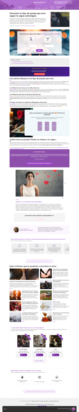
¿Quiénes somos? (35, 401)
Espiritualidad (45, 8)
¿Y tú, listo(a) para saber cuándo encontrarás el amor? (39, 261)
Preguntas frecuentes (43, 401)
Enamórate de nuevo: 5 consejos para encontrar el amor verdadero (30, 291)
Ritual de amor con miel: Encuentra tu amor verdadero (61, 313)
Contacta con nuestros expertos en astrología (39, 163)
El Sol (11, 95)
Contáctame (23, 354)
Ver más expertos (39, 360)
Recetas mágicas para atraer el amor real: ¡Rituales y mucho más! (30, 302)
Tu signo (26, 43)
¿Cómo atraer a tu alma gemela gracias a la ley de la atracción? (60, 270)
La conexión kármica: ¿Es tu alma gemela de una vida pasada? (30, 313)
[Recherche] (71, 8)
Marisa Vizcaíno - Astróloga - (30, 25)
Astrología (27, 8)
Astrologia (42, 219)
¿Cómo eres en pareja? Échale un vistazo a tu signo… (23, 63)
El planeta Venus (13, 89)
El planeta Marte (13, 103)
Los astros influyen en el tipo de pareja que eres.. (22, 61)
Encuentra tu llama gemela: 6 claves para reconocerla (22, 281)
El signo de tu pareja (45, 43)
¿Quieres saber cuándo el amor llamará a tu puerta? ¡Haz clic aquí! (39, 391)
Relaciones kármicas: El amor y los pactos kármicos (61, 280)
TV (68, 8)
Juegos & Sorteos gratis (54, 401)
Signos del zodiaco (20, 7)
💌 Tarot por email (58, 7)
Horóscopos (13, 8)
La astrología (12, 81)
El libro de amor (56, 302)
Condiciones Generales (30, 404)
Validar (39, 50)
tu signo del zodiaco (24, 82)
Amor (36, 219)
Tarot (32, 8)
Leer (10, 288)
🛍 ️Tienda (64, 7)
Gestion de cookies (40, 404)
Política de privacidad (49, 404)
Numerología (37, 8)
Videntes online (52, 7)
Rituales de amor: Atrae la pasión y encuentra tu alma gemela (61, 291)
